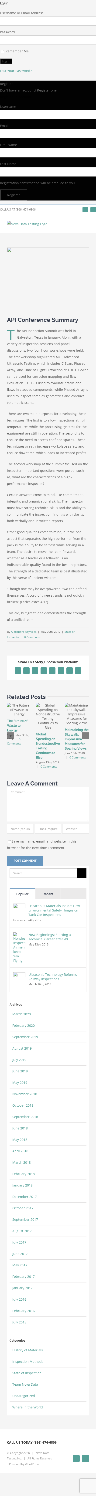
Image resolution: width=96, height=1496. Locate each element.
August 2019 (22, 1048)
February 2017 (23, 1276)
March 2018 (21, 1162)
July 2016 (19, 1299)
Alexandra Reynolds (24, 632)
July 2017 (19, 1242)
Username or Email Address (22, 13)
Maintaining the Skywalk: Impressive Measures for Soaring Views (77, 739)
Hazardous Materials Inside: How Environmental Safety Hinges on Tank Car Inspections (54, 910)
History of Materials (27, 1350)
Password (7, 32)
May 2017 (19, 1265)
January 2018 (22, 1185)
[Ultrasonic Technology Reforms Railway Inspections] (19, 975)
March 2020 (21, 1014)
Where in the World (27, 1407)
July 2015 (19, 1322)
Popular (22, 894)
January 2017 (22, 1288)
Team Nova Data (25, 1384)
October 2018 (22, 1105)
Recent (48, 894)
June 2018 (20, 1128)
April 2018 (20, 1151)
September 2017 (25, 1219)
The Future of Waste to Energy (17, 725)
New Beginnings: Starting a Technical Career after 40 (49, 936)
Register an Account (15, 97)
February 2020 (23, 1025)
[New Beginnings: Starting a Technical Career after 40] (19, 935)
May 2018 (19, 1139)
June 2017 (20, 1253)
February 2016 (23, 1311)
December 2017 (24, 1196)
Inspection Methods (27, 1361)
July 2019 (19, 1059)
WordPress (32, 1464)
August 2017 (22, 1231)
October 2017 (22, 1208)
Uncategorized (23, 1396)
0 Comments (32, 637)
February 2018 (23, 1174)
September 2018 (25, 1117)
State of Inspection (26, 1373)
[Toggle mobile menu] (87, 226)
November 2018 (24, 1094)
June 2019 (20, 1071)
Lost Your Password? (16, 70)
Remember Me (17, 51)
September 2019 (25, 1037)
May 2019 (19, 1082)
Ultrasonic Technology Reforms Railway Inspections (52, 976)
